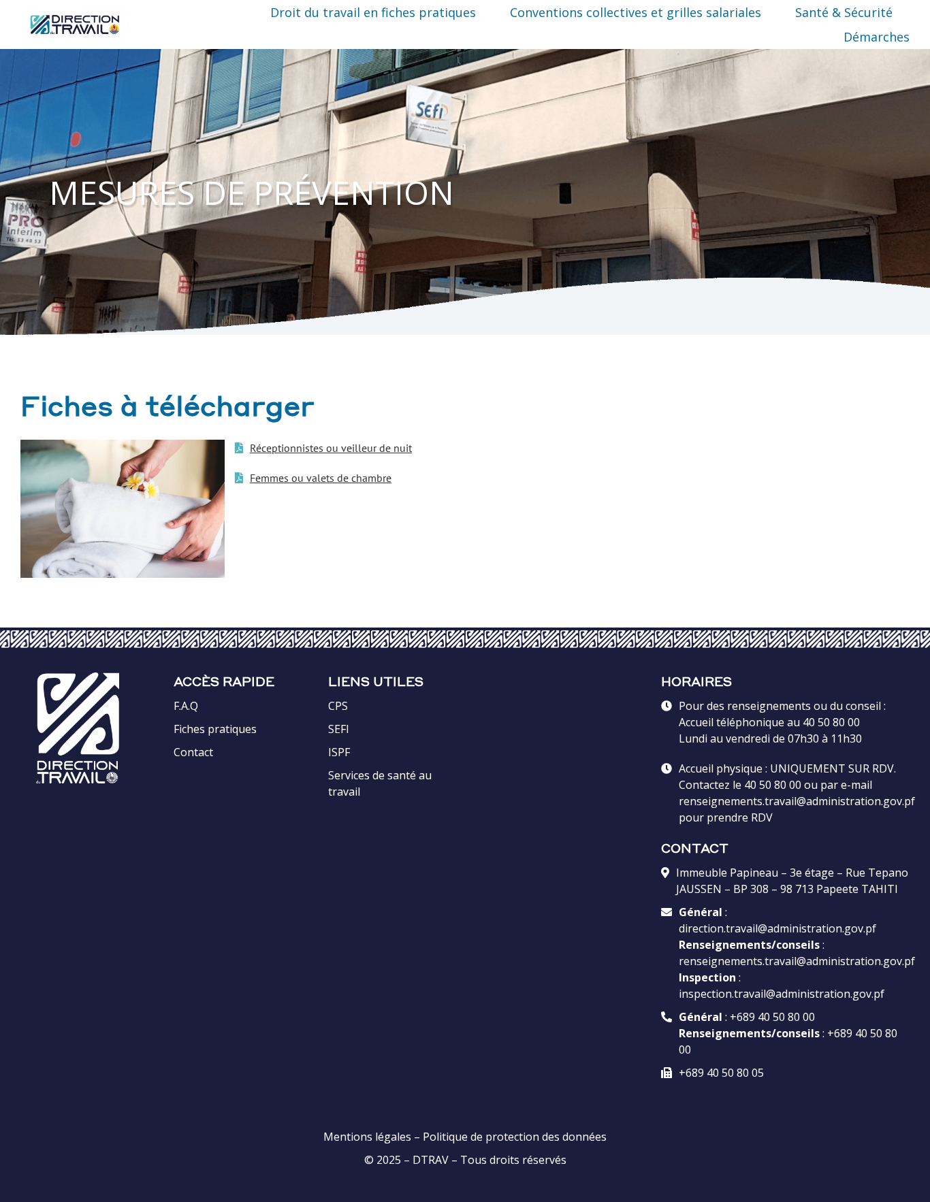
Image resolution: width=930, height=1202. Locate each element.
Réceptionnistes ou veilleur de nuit (331, 448)
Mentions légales (367, 1136)
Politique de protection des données (515, 1136)
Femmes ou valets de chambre (320, 478)
